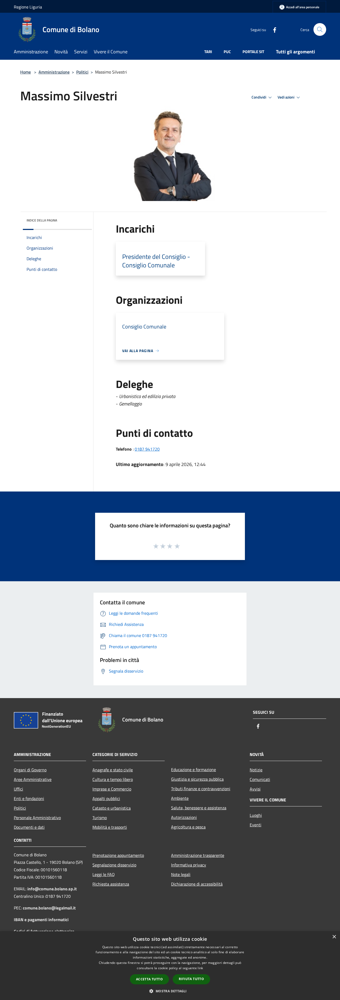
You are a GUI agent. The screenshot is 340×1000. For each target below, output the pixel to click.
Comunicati (260, 779)
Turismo (99, 817)
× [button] (334, 937)
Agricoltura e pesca (188, 827)
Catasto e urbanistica (111, 808)
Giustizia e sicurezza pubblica (197, 779)
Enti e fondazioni (29, 798)
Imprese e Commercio (111, 789)
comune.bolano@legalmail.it (49, 908)
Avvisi (255, 789)
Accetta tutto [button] (149, 979)
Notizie (256, 770)
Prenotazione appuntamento (118, 855)
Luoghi (256, 815)
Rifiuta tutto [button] (191, 979)
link (200, 968)
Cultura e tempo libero (112, 779)
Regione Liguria (28, 7)
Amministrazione (54, 72)
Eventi (255, 825)
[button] (169, 991)
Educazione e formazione (193, 769)
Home (25, 72)
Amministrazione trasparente (197, 855)
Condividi (259, 97)
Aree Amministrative (33, 779)
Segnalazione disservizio (114, 865)
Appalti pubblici (106, 798)
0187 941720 (147, 449)
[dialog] (170, 965)
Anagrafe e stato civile (112, 770)
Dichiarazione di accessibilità (197, 884)
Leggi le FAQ (103, 874)
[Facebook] (272, 29)
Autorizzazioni (184, 817)
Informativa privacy (188, 865)
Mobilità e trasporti (109, 827)
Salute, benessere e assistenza (198, 808)
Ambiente (180, 798)
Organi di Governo (30, 770)
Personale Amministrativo (37, 817)
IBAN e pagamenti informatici (41, 919)
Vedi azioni (286, 97)
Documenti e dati (29, 827)
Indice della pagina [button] (42, 220)
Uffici (18, 789)
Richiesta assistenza (110, 884)
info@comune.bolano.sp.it (52, 889)
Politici (82, 72)
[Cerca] (319, 29)
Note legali (180, 874)
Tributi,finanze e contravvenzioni (200, 788)
